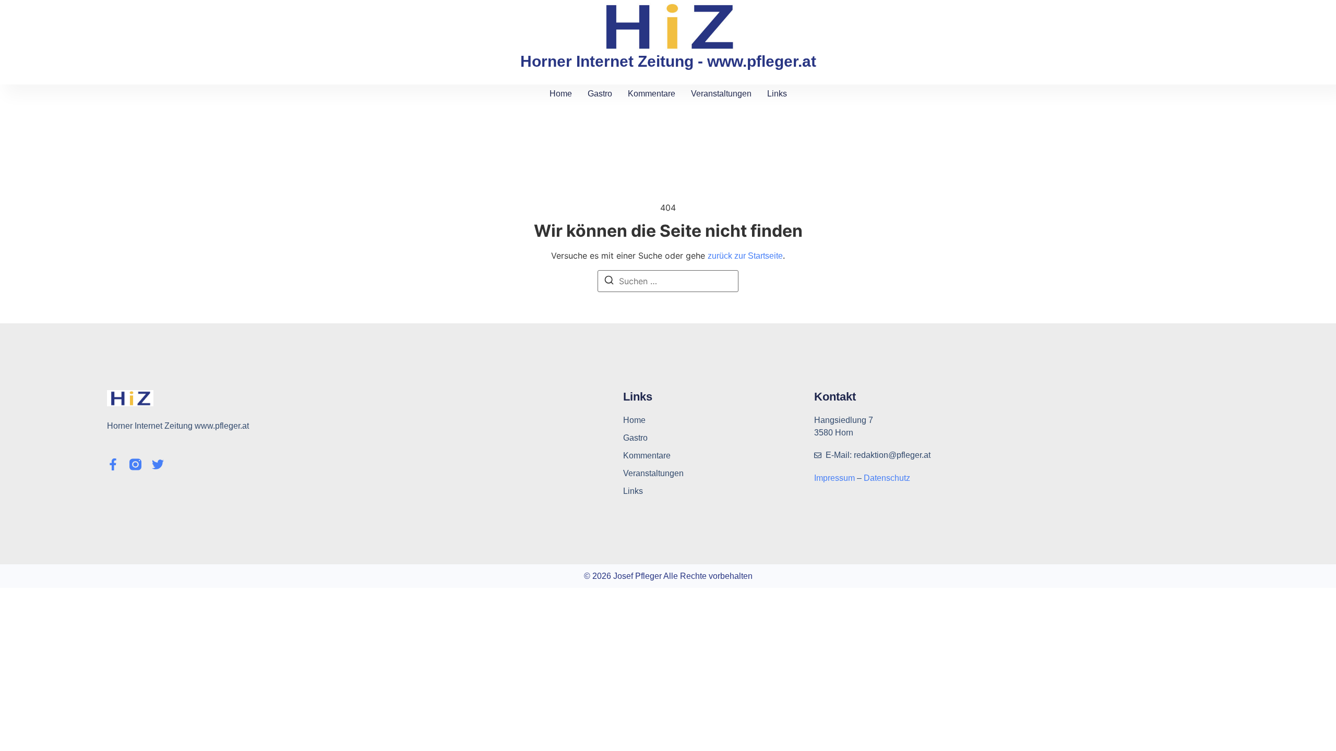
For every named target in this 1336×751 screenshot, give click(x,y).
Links (777, 93)
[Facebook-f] (113, 464)
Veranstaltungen (721, 93)
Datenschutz (887, 478)
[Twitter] (158, 464)
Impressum (835, 478)
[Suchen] (609, 282)
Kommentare (651, 93)
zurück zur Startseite (745, 255)
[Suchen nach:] (668, 281)
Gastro (600, 93)
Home (561, 93)
